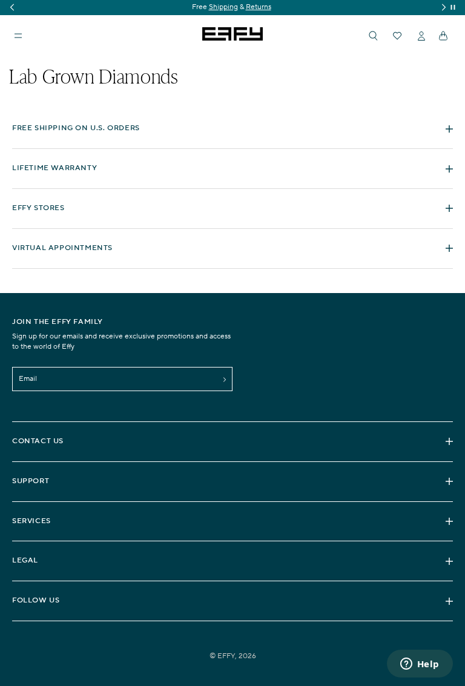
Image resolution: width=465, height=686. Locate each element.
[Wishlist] (397, 36)
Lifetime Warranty (54, 168)
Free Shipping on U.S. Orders (76, 128)
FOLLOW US (35, 600)
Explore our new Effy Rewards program (258, 7)
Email (28, 378)
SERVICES (31, 521)
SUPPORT (30, 481)
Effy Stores (38, 208)
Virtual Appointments (62, 247)
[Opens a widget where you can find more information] (419, 665)
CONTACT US (38, 441)
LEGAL (25, 560)
